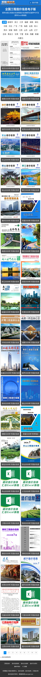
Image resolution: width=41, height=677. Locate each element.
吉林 (4, 34)
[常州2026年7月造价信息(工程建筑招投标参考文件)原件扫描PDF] (10, 389)
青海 (26, 34)
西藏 (31, 34)
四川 (36, 26)
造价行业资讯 (33, 663)
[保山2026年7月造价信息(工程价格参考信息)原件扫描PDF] (10, 176)
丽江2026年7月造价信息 (30, 190)
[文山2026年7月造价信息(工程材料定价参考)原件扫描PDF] (10, 145)
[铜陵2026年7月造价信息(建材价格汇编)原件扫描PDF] (10, 419)
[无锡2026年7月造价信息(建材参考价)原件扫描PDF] (30, 206)
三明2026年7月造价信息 (10, 523)
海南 (25, 26)
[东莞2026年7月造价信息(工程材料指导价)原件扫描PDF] (10, 570)
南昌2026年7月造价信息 (10, 251)
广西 (20, 26)
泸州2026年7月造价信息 (10, 342)
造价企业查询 (24, 663)
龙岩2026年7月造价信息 (30, 281)
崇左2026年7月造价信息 (10, 464)
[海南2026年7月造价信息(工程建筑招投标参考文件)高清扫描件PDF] (30, 84)
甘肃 (16, 34)
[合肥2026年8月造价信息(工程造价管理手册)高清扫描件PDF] (30, 54)
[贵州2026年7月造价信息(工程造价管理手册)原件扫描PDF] (30, 508)
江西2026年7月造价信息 (10, 646)
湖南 (31, 22)
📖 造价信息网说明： (6, 657)
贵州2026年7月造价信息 (30, 523)
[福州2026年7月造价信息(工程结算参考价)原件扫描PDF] (10, 206)
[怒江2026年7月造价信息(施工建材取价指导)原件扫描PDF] (30, 145)
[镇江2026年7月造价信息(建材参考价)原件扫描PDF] (30, 236)
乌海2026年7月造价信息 (10, 615)
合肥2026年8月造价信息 (30, 68)
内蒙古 (20, 38)
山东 (25, 30)
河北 (10, 26)
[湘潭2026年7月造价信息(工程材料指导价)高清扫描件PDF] (10, 84)
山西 (31, 30)
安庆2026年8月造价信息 (10, 68)
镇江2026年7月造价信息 (30, 251)
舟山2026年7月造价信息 (10, 491)
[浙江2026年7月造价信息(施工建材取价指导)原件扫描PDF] (10, 267)
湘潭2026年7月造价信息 (10, 99)
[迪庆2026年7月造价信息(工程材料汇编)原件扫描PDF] (10, 115)
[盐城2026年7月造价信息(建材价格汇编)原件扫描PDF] (10, 297)
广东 (15, 26)
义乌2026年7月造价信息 (30, 491)
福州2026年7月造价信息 (10, 221)
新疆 (37, 34)
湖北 (36, 22)
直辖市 (10, 22)
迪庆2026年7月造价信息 (10, 129)
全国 (4, 22)
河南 (5, 26)
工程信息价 (7, 663)
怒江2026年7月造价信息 (30, 160)
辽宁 (36, 30)
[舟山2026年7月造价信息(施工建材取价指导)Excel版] (10, 477)
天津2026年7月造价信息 (30, 312)
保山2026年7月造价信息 (10, 190)
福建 (26, 22)
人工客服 (24, 666)
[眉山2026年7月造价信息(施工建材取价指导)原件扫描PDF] (30, 389)
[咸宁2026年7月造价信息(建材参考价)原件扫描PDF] (30, 569)
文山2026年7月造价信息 (10, 160)
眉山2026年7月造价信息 (30, 403)
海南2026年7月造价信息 (30, 99)
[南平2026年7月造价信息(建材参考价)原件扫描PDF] (30, 358)
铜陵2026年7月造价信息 (10, 434)
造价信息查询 (15, 663)
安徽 (10, 30)
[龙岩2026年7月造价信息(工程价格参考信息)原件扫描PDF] (30, 267)
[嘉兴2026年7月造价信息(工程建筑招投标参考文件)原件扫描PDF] (30, 631)
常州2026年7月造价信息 (10, 403)
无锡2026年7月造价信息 (30, 221)
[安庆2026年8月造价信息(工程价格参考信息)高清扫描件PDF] (10, 54)
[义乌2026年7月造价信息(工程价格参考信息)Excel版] (30, 477)
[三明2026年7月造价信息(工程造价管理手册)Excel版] (10, 504)
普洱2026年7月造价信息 (30, 129)
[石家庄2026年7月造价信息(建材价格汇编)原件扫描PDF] (10, 358)
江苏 (21, 22)
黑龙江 (10, 34)
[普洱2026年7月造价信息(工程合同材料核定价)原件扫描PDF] (30, 115)
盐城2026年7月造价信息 (10, 312)
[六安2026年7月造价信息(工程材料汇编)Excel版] (30, 597)
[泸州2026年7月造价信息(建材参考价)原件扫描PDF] (10, 328)
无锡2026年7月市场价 (30, 434)
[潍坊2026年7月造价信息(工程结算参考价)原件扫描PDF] (10, 538)
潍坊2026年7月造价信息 (10, 553)
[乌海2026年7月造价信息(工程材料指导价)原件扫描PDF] (10, 601)
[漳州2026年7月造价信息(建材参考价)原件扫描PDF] (30, 539)
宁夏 (21, 34)
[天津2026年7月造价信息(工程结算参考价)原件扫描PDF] (30, 297)
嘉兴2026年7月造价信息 (30, 646)
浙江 (16, 22)
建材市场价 (17, 666)
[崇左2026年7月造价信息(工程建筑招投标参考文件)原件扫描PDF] (10, 449)
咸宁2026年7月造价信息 (30, 585)
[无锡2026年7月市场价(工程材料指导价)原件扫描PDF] (30, 419)
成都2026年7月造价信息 (30, 342)
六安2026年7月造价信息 (30, 615)
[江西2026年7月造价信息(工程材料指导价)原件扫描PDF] (10, 631)
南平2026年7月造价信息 (30, 373)
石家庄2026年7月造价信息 (10, 373)
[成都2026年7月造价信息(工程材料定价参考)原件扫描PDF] (30, 328)
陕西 (15, 30)
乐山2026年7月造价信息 (30, 464)
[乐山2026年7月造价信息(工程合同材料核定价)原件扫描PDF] (30, 450)
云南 (31, 26)
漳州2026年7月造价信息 (30, 553)
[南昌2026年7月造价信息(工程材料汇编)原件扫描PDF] (10, 236)
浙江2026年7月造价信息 (10, 281)
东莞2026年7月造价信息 (10, 585)
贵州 (5, 30)
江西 (20, 30)
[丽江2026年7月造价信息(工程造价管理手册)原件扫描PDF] (30, 176)
